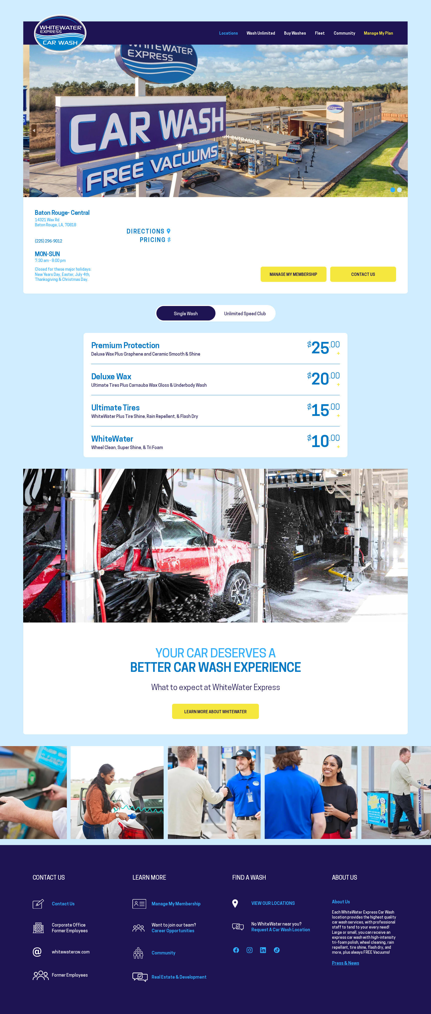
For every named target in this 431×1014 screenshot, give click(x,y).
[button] (392, 189)
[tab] (186, 313)
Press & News (345, 963)
